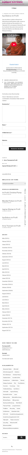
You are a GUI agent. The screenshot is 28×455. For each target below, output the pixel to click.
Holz (18, 386)
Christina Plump (17, 374)
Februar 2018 (5, 312)
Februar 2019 (5, 275)
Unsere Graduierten (11, 80)
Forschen (5, 386)
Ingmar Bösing (14, 391)
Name (4, 125)
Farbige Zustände (12, 2)
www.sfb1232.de (6, 174)
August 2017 (5, 330)
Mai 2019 (4, 266)
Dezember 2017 (6, 318)
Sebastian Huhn (15, 411)
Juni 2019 (4, 263)
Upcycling (5, 422)
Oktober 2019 (5, 253)
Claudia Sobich (19, 13)
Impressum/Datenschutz (8, 449)
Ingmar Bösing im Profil (11, 209)
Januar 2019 (5, 278)
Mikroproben (15, 400)
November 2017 (6, 321)
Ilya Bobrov (19, 82)
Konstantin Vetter (7, 394)
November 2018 (6, 284)
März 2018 (5, 309)
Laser (15, 394)
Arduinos (17, 372)
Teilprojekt (5, 419)
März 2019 (5, 272)
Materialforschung (16, 397)
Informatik (5, 391)
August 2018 (5, 293)
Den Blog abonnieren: (10, 189)
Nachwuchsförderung (8, 403)
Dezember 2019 (6, 247)
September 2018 (6, 290)
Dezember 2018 (6, 281)
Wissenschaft (13, 422)
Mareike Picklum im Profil (11, 201)
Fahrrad (22, 380)
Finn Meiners (21, 383)
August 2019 (5, 260)
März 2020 (5, 238)
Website (4, 140)
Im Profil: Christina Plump (12, 193)
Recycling (12, 408)
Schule (18, 408)
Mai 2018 (4, 303)
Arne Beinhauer (7, 374)
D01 (5, 82)
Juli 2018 (4, 296)
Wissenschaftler (10, 87)
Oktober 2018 (5, 287)
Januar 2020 (5, 244)
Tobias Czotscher (14, 419)
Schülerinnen (6, 411)
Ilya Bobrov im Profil (9, 217)
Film (15, 383)
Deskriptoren (6, 380)
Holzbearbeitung (7, 389)
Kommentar (6, 104)
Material (7, 83)
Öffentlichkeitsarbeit (11, 69)
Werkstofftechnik (10, 86)
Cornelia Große (16, 377)
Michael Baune (7, 400)
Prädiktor (5, 408)
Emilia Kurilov (15, 380)
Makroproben (6, 397)
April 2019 (5, 269)
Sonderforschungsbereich (13, 85)
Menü (14, 8)
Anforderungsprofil (8, 372)
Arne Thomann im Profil (11, 226)
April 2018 (5, 306)
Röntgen (14, 83)
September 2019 (6, 256)
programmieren (16, 405)
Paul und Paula (6, 405)
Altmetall (16, 369)
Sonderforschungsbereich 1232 (11, 417)
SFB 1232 (20, 83)
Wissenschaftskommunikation (11, 428)
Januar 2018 (5, 315)
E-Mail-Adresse (7, 132)
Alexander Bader (7, 369)
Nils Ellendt (19, 403)
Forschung (10, 82)
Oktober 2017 (5, 324)
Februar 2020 (5, 241)
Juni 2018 (4, 299)
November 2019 (6, 250)
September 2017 (6, 327)
